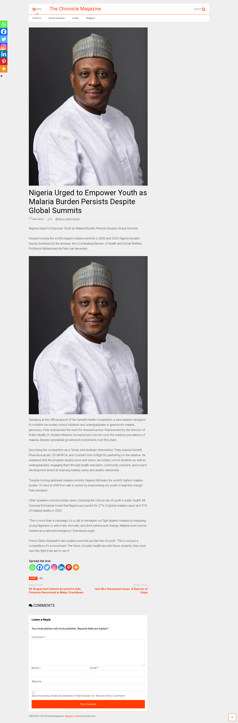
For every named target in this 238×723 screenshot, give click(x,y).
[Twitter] (47, 567)
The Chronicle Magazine (75, 8)
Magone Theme (73, 716)
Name (36, 667)
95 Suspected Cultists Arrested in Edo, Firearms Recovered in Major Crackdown (56, 590)
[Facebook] (39, 567)
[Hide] (1, 76)
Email (94, 667)
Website (36, 681)
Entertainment (57, 18)
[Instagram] (54, 567)
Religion (90, 18)
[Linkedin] (61, 567)
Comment (39, 637)
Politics (37, 18)
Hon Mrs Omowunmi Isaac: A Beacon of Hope (121, 590)
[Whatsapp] (32, 567)
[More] (76, 567)
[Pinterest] (68, 567)
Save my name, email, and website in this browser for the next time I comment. (79, 695)
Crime (75, 18)
